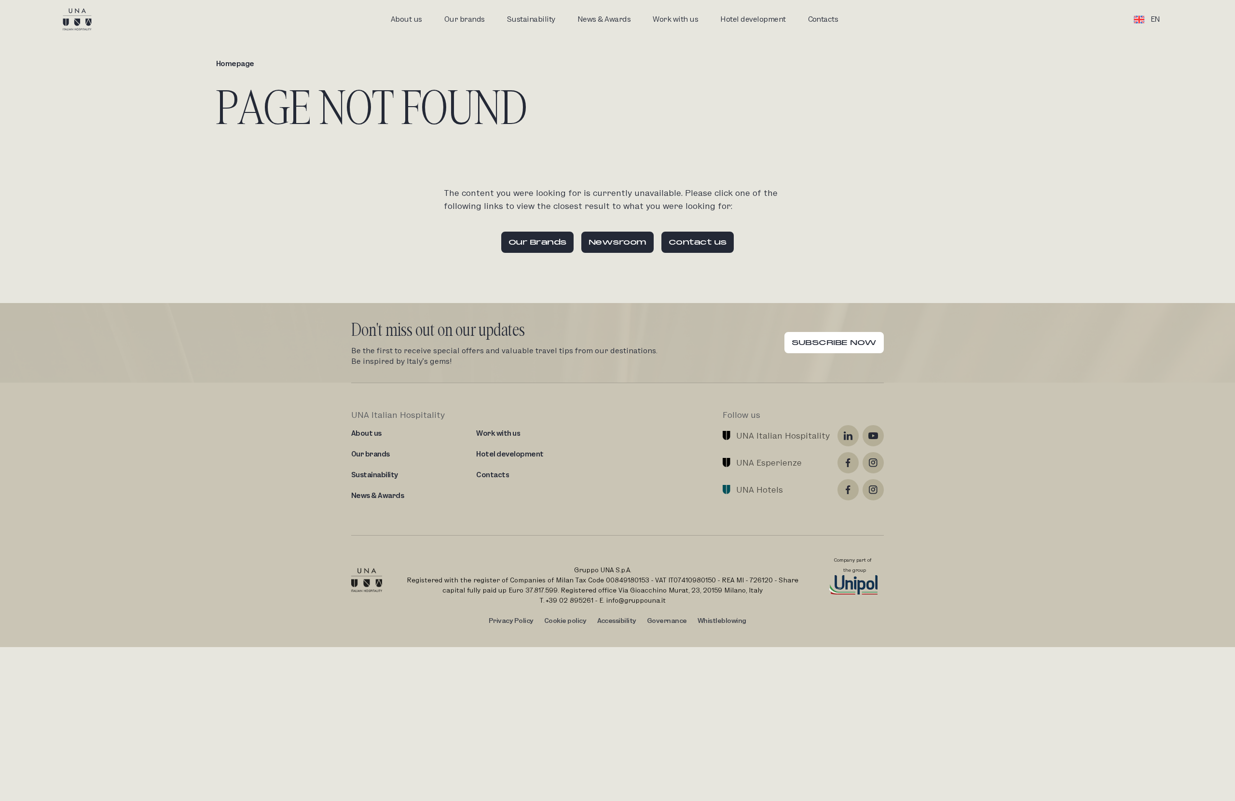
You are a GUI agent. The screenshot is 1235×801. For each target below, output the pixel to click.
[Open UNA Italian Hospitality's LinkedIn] (848, 435)
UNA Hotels (759, 489)
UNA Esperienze (769, 462)
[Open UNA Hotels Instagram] (873, 489)
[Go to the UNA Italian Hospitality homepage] (85, 19)
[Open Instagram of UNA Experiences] (873, 462)
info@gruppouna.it (636, 600)
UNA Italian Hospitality (783, 435)
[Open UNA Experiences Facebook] (848, 462)
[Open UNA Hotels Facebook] (848, 489)
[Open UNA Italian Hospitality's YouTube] (873, 435)
